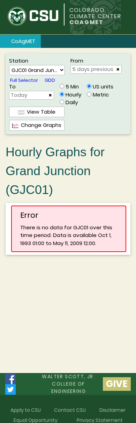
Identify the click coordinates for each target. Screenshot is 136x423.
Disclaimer (112, 410)
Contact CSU (70, 410)
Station (18, 60)
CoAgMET (23, 41)
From (76, 60)
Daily (72, 102)
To (12, 86)
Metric (101, 94)
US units (103, 86)
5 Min (72, 86)
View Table (39, 111)
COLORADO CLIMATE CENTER (95, 13)
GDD (50, 80)
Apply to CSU (25, 410)
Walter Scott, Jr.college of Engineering (68, 384)
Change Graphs (39, 125)
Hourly (73, 94)
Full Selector (24, 80)
